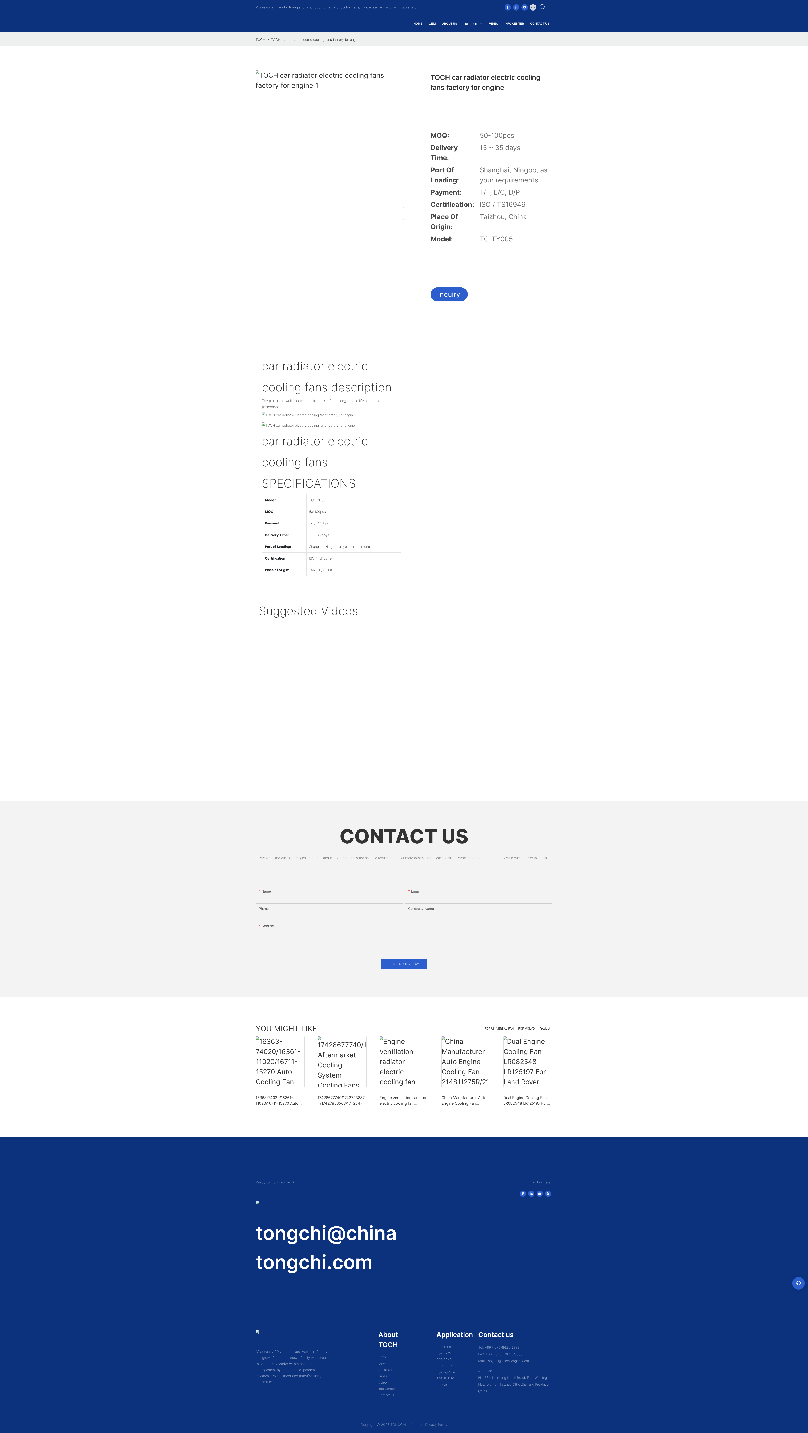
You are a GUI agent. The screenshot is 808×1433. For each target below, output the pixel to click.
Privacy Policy (436, 1424)
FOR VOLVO (526, 1028)
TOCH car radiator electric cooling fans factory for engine (315, 39)
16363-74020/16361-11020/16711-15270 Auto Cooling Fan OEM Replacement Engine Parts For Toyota (279, 1100)
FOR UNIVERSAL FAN (499, 1028)
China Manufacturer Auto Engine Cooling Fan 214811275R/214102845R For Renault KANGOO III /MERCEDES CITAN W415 (464, 1100)
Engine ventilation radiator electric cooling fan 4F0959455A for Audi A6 (403, 1100)
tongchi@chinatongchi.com (508, 1361)
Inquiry (449, 294)
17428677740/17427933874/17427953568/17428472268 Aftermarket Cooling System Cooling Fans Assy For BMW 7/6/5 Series (341, 1100)
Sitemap (416, 1424)
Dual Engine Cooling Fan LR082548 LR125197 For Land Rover (525, 1100)
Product (544, 1028)
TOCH (260, 39)
